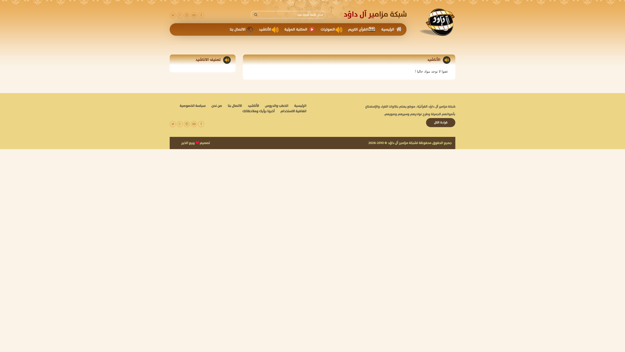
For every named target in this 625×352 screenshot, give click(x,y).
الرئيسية (387, 29)
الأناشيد (265, 29)
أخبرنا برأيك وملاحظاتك (258, 111)
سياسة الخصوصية (193, 105)
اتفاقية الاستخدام (293, 111)
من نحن (216, 105)
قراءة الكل (441, 122)
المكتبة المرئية (295, 29)
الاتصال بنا (238, 29)
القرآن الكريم (358, 29)
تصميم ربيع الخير (195, 143)
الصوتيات (328, 29)
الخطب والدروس (276, 105)
